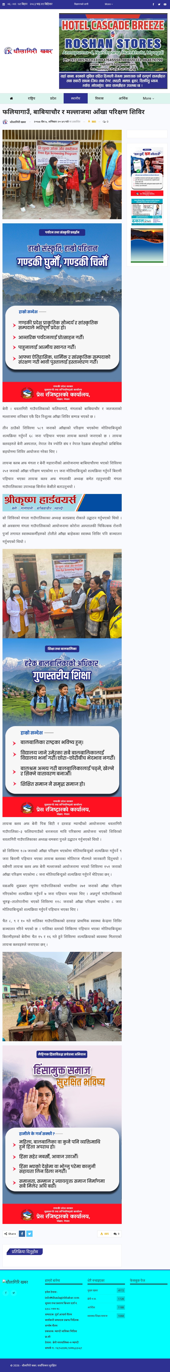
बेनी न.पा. (91, 1299)
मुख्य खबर (92, 1290)
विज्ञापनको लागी (81, 4)
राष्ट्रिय (31, 98)
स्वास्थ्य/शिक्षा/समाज (97, 1316)
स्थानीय (75, 98)
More (108, 4)
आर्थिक (123, 98)
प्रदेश (53, 98)
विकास (99, 98)
